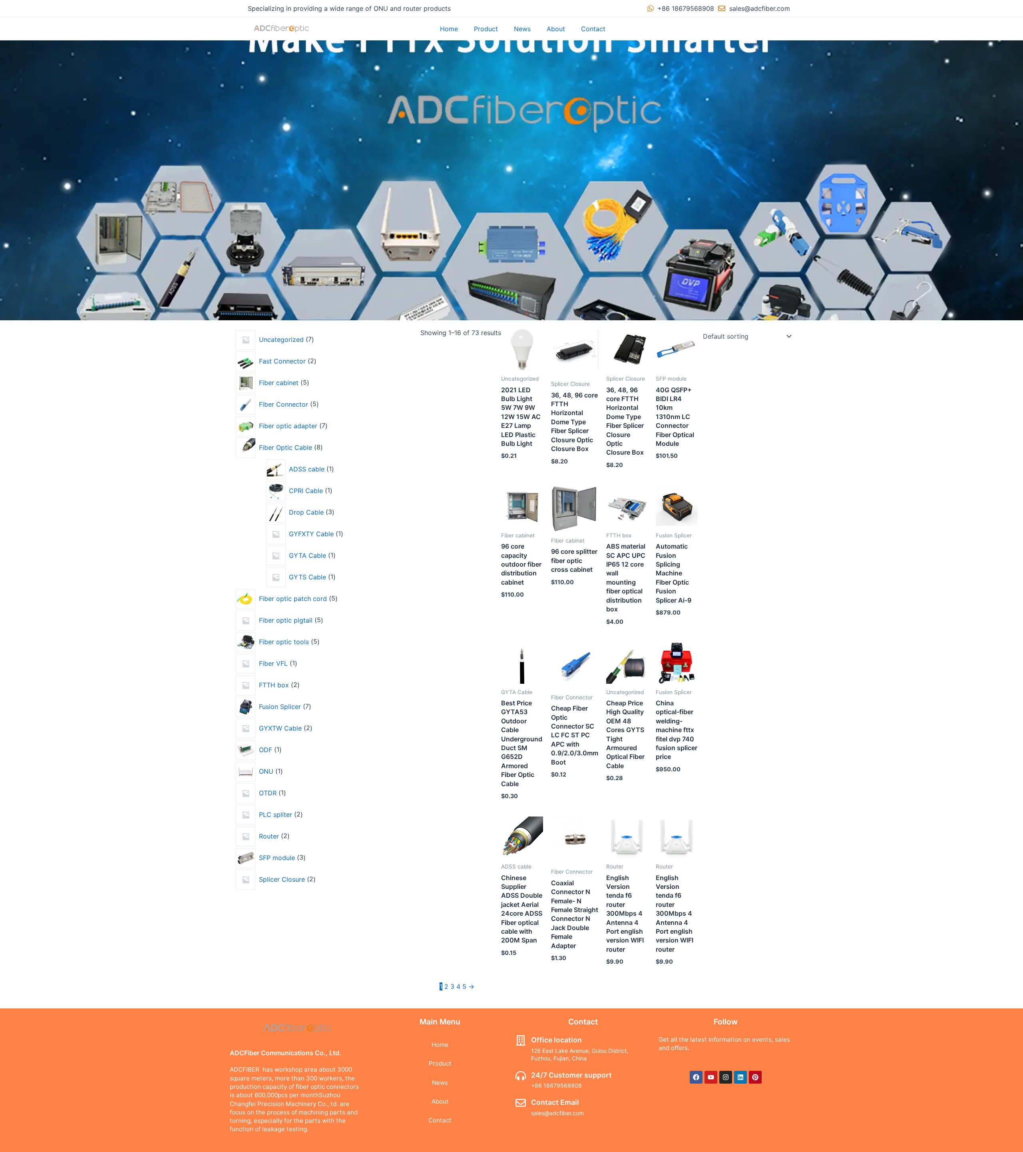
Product (486, 29)
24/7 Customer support (571, 1075)
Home (449, 29)
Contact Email (555, 1102)
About (556, 29)
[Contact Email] (520, 1103)
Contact (593, 29)
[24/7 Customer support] (520, 1075)
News (522, 29)
